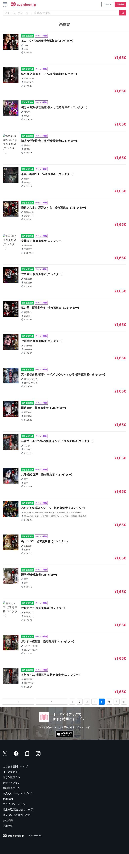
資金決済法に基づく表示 (16, 814)
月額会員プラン (11, 788)
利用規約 (8, 798)
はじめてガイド (11, 771)
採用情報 (8, 825)
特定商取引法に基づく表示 (18, 809)
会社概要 (8, 820)
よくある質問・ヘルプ (15, 766)
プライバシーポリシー (15, 804)
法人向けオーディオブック (18, 793)
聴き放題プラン (11, 777)
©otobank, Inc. (35, 835)
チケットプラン (11, 782)
